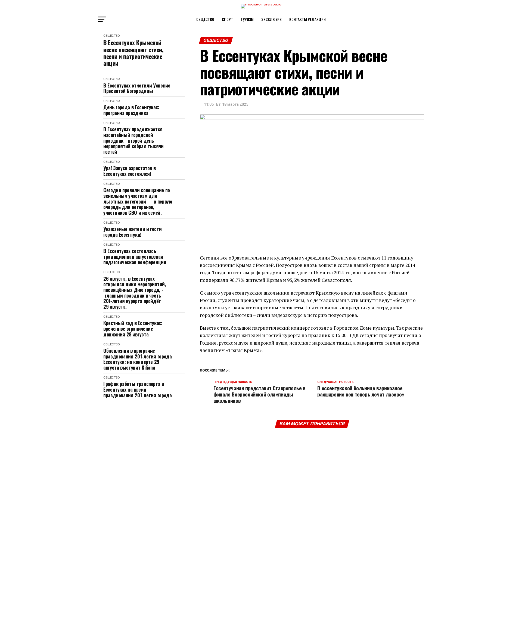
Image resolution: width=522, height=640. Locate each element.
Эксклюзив (271, 19)
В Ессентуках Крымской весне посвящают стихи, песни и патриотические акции (133, 53)
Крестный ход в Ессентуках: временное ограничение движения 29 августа (132, 328)
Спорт (227, 19)
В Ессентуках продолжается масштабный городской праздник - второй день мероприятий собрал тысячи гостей (133, 140)
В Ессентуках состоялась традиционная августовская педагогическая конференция (134, 256)
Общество (205, 19)
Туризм (247, 19)
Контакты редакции (307, 19)
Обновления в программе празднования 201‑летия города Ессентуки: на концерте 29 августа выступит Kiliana (137, 359)
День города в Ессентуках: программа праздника (131, 109)
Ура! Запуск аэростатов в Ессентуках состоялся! (129, 170)
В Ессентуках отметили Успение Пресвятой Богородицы (136, 88)
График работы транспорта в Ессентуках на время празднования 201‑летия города (137, 389)
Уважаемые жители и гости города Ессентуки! (132, 231)
